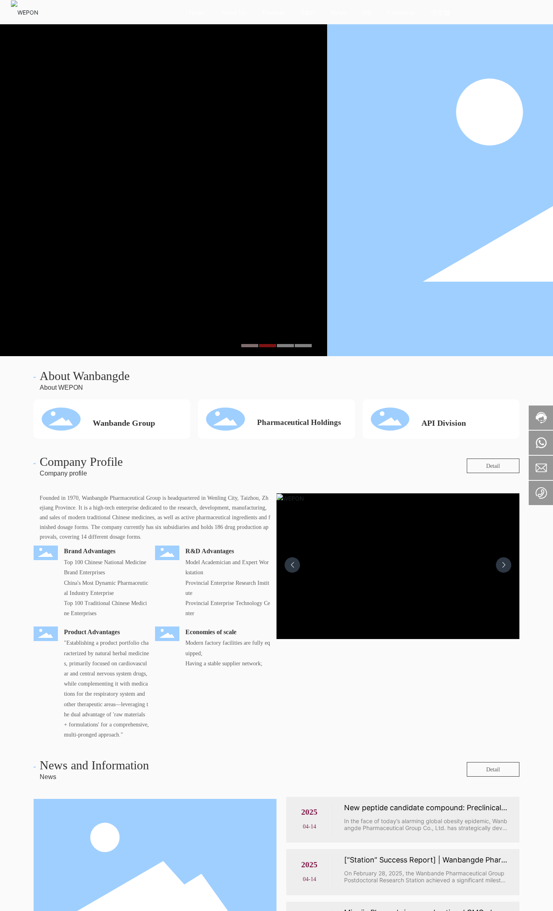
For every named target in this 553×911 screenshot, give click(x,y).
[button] (249, 345)
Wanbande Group (124, 422)
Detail (493, 466)
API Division (443, 422)
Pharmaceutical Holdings (299, 422)
